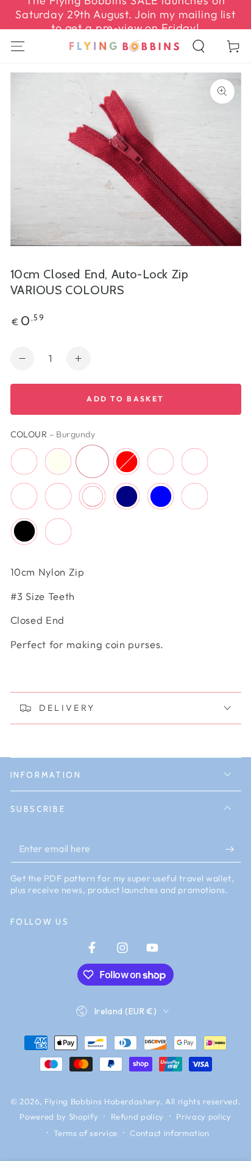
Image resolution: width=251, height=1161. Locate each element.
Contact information (170, 1133)
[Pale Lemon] (93, 496)
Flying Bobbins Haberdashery (102, 1101)
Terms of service (86, 1133)
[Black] (24, 531)
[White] (58, 531)
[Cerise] (195, 462)
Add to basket (125, 398)
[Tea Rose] (161, 462)
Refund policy (137, 1116)
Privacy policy (203, 1116)
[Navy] (127, 496)
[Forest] (195, 496)
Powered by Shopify (58, 1116)
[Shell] (24, 496)
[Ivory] (58, 462)
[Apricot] (58, 496)
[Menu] (17, 46)
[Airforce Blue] (161, 496)
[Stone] (24, 462)
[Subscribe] (233, 849)
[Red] (127, 462)
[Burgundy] (93, 462)
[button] (199, 46)
